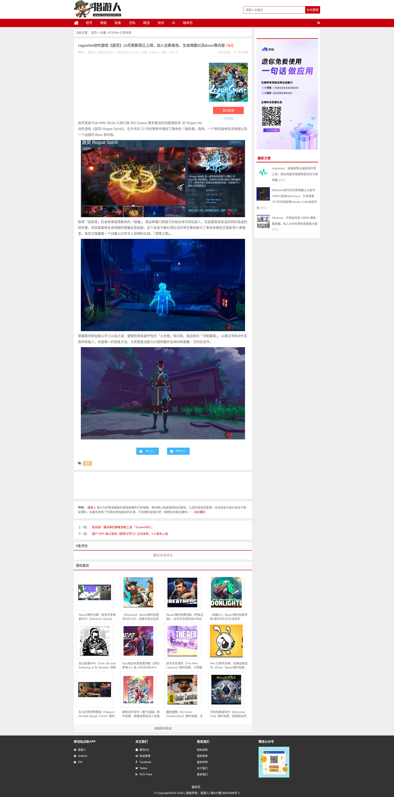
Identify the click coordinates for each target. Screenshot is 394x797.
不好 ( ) (180, 451)
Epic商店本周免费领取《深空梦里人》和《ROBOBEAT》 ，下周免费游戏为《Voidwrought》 (140, 665)
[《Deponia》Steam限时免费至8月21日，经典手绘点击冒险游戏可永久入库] (138, 592)
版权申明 (202, 762)
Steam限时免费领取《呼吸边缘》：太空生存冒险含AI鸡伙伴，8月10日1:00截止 (184, 617)
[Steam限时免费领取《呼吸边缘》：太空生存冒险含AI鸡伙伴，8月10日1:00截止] (182, 592)
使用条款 (202, 755)
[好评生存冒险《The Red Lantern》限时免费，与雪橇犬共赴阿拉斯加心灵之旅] (182, 641)
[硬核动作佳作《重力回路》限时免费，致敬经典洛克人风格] (138, 689)
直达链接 (228, 110)
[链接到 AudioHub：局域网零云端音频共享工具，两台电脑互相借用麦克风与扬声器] (263, 177)
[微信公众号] (274, 776)
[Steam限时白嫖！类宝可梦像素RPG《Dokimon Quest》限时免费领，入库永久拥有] (95, 592)
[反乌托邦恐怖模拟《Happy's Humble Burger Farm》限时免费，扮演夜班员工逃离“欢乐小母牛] (95, 689)
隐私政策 (202, 749)
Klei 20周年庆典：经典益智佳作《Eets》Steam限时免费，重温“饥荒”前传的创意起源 (229, 665)
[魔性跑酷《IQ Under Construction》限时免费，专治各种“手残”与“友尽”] (182, 690)
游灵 (87, 463)
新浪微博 (145, 755)
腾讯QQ (144, 749)
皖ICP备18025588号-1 (225, 793)
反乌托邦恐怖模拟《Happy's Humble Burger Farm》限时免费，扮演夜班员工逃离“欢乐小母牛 (97, 714)
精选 (146, 23)
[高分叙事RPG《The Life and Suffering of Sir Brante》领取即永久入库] (95, 641)
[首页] (78, 23)
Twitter (143, 768)
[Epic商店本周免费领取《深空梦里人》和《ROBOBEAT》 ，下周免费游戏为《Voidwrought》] (138, 641)
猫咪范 (188, 23)
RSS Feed (146, 774)
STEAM (113, 32)
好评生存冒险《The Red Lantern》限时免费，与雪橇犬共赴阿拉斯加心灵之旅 (184, 665)
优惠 (103, 32)
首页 (89, 23)
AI (173, 23)
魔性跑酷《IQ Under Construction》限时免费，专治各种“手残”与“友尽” (184, 714)
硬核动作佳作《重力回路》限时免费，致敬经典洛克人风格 (141, 714)
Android (82, 755)
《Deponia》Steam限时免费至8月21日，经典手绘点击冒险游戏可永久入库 (140, 617)
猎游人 (82, 749)
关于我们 (202, 768)
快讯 (161, 23)
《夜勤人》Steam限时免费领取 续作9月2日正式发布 (228, 616)
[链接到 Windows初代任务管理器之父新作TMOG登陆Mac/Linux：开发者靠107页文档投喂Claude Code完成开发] (263, 199)
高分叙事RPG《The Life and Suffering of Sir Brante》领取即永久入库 (97, 665)
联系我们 (202, 774)
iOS (80, 762)
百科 (132, 23)
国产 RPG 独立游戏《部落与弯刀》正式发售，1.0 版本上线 (130, 533)
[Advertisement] (141, 89)
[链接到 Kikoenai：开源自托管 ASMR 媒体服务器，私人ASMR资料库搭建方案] (263, 227)
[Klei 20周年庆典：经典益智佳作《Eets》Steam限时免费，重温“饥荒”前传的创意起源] (226, 641)
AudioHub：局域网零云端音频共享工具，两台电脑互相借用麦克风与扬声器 (295, 174)
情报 (103, 23)
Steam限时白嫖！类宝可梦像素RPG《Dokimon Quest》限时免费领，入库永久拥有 (97, 617)
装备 (118, 23)
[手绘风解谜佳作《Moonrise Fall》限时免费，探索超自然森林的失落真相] (226, 690)
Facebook (145, 762)
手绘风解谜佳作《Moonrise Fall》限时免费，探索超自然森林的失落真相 (228, 714)
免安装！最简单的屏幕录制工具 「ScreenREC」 (123, 527)
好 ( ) (149, 451)
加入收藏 (242, 52)
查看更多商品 (163, 728)
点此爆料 (199, 512)
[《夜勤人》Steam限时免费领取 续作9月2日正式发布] (226, 592)
